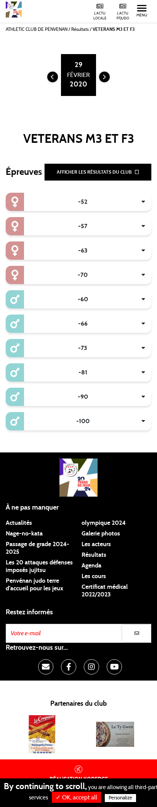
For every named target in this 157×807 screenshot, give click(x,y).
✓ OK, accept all (76, 797)
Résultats (94, 555)
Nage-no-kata (24, 534)
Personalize (120, 798)
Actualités (19, 523)
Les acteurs (96, 544)
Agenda (91, 566)
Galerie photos (101, 534)
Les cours (94, 576)
